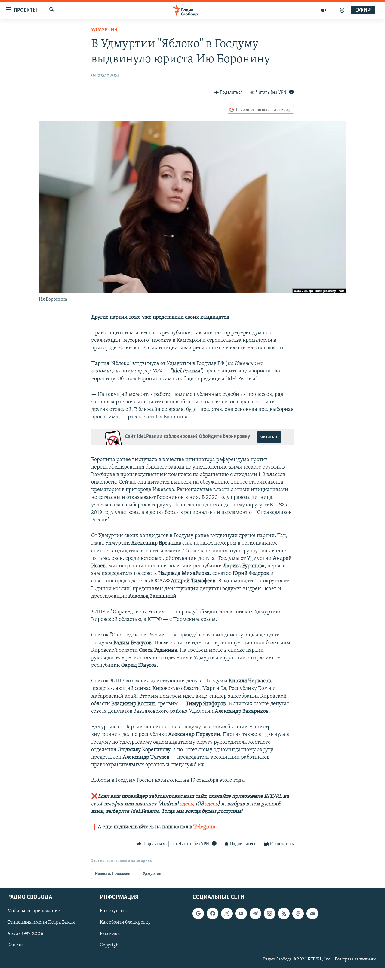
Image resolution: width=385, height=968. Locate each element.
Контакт (16, 945)
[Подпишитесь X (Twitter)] (227, 913)
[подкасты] (342, 10)
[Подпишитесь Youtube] (241, 913)
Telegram (204, 827)
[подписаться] (312, 913)
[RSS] (283, 913)
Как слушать (113, 911)
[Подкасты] (298, 913)
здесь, (186, 804)
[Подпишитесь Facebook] (212, 913)
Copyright (110, 945)
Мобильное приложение (33, 911)
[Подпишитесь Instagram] (269, 913)
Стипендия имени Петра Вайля (41, 922)
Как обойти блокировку (125, 922)
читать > (269, 437)
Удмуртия (104, 30)
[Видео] (324, 10)
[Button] (228, 92)
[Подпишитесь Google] (198, 913)
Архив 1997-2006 (25, 933)
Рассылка (110, 933)
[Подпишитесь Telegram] (255, 913)
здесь (211, 804)
